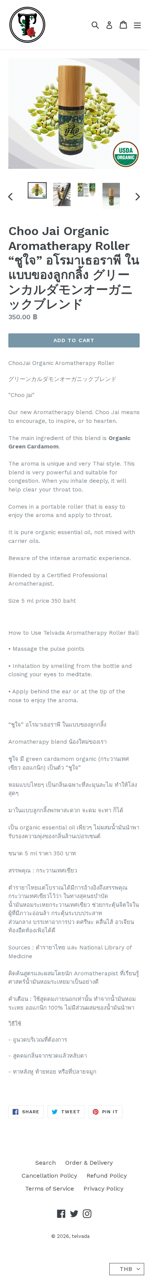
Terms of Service (49, 1188)
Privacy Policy (103, 1188)
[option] (37, 190)
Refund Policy (107, 1175)
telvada (81, 1236)
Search (45, 1162)
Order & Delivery (89, 1162)
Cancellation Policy (49, 1175)
